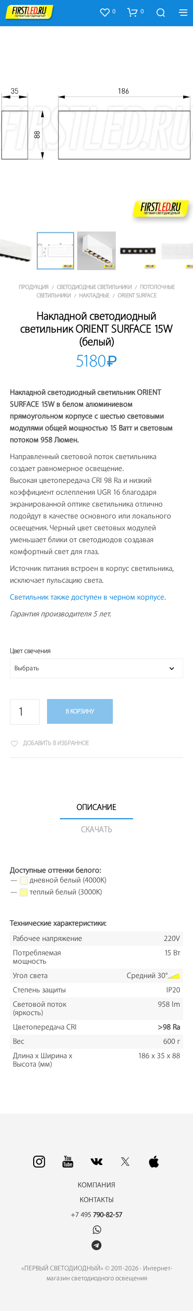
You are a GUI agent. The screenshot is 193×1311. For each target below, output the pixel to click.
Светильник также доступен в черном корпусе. (88, 597)
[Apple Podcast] (154, 1162)
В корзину (80, 711)
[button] (107, 12)
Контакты (97, 1200)
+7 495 (96, 1215)
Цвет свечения (30, 651)
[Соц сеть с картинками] (39, 1162)
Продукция (33, 287)
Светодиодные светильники (94, 287)
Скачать (96, 829)
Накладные (94, 295)
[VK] (96, 1162)
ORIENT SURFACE (137, 295)
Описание (96, 807)
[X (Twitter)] (125, 1162)
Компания (96, 1185)
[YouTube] (68, 1162)
